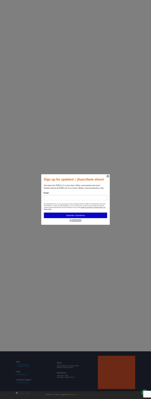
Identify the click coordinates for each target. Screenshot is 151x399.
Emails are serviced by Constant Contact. (92, 207)
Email (46, 193)
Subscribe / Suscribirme (75, 215)
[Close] (107, 176)
